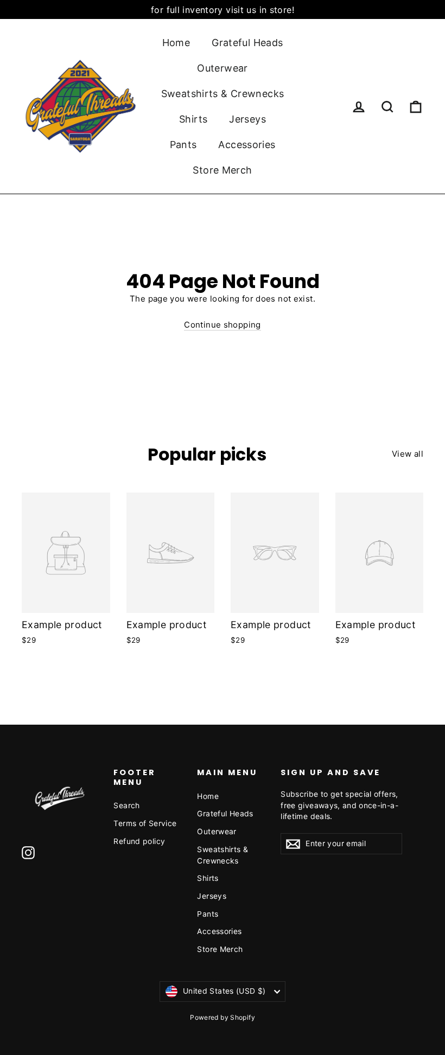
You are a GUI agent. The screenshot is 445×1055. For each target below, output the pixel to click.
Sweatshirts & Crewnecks (222, 93)
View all (407, 454)
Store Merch (222, 170)
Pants (183, 144)
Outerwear (222, 68)
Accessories (246, 144)
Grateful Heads (247, 42)
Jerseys (247, 119)
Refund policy (139, 841)
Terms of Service (144, 823)
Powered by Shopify (222, 1017)
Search (126, 805)
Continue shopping (222, 324)
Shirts (193, 119)
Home (176, 42)
